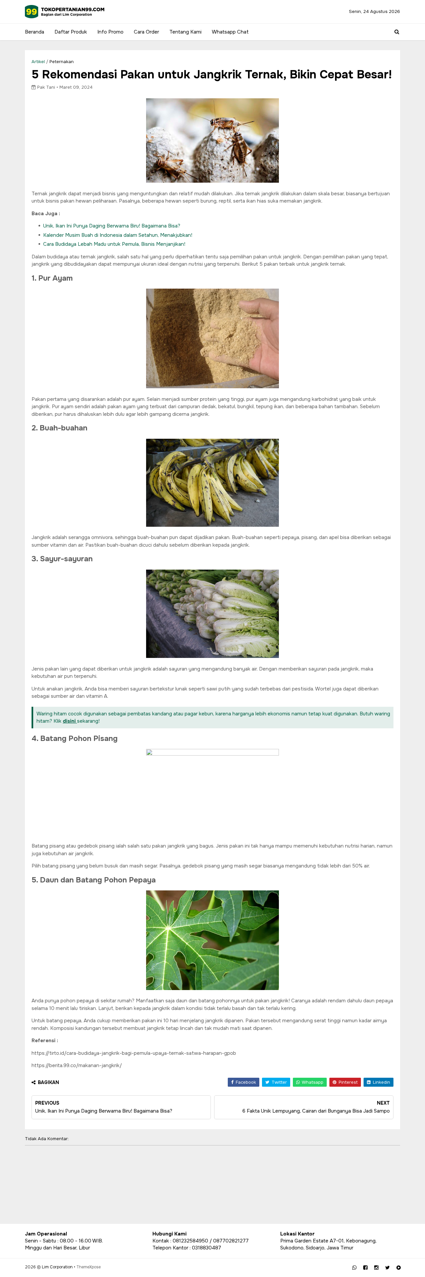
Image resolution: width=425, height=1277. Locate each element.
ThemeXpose (88, 1267)
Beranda (34, 32)
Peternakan (61, 61)
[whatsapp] (354, 1268)
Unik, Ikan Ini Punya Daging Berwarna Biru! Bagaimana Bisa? (111, 226)
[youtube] (398, 1268)
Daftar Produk (70, 32)
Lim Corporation (57, 1267)
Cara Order (146, 32)
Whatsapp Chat (230, 32)
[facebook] (365, 1268)
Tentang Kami (185, 32)
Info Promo (110, 32)
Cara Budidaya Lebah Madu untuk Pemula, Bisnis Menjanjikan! (114, 244)
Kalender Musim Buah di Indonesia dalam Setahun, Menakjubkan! (117, 235)
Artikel (38, 61)
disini (70, 721)
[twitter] (387, 1268)
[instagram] (376, 1268)
